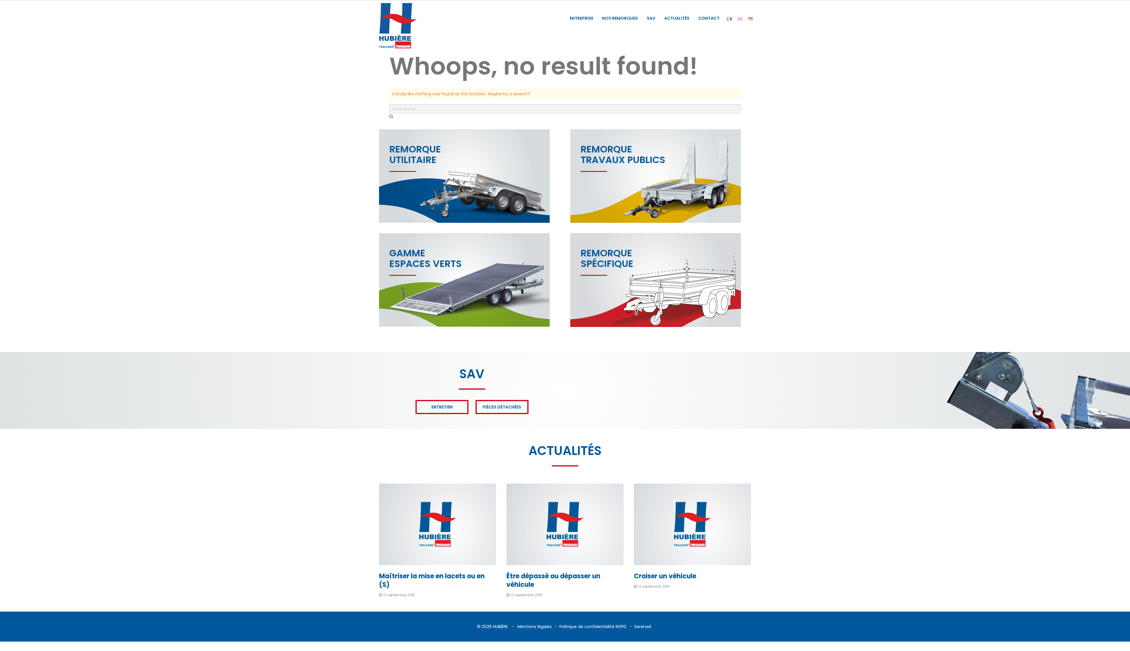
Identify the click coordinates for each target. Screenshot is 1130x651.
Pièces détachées (502, 407)
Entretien (442, 407)
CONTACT (708, 18)
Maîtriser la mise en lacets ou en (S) (432, 580)
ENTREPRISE (581, 18)
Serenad (642, 627)
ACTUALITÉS (676, 18)
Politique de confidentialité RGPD (593, 627)
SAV (651, 18)
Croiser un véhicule (665, 576)
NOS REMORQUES (620, 18)
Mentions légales (534, 627)
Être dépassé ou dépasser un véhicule (553, 580)
